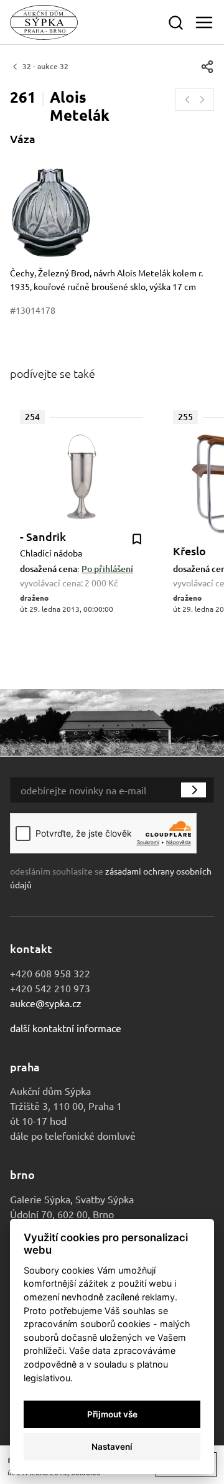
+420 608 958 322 (50, 973)
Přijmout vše (112, 1414)
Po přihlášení (107, 569)
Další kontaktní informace (65, 1027)
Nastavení (112, 1447)
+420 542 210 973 (50, 988)
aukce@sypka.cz (46, 1003)
